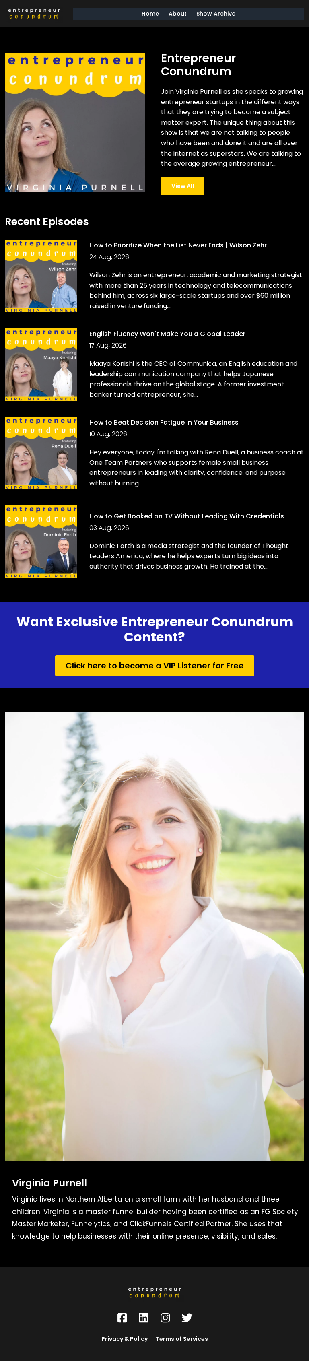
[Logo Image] (34, 13)
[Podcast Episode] (41, 276)
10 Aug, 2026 (108, 434)
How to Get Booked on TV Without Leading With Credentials (186, 516)
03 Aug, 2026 (109, 527)
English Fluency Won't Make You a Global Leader (167, 333)
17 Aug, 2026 (108, 345)
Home (150, 14)
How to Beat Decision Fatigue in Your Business (164, 422)
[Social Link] (122, 1318)
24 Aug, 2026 (109, 257)
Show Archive (215, 14)
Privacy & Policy (124, 1339)
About (178, 14)
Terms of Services (182, 1339)
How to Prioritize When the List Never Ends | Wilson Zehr (178, 245)
